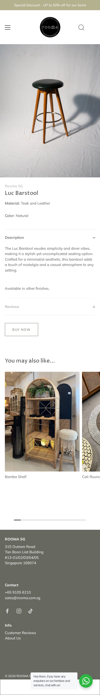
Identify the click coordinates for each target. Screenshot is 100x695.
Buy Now (21, 329)
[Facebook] (7, 610)
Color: (10, 216)
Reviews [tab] (12, 306)
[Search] (81, 28)
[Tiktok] (30, 610)
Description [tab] (14, 237)
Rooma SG (14, 186)
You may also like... (30, 361)
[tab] (50, 272)
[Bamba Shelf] (42, 422)
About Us (13, 638)
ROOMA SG (25, 676)
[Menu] (7, 27)
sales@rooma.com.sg (22, 598)
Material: (12, 203)
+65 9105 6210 (18, 592)
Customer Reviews (20, 632)
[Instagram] (19, 610)
